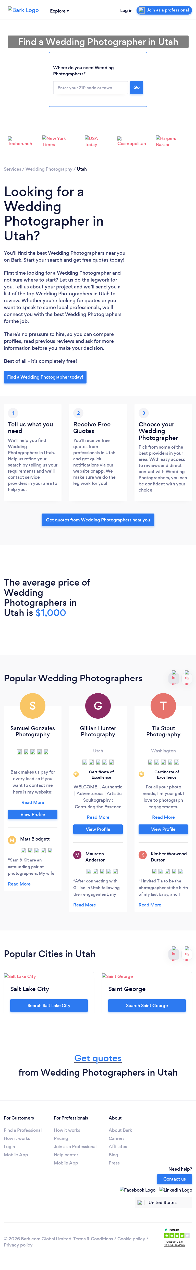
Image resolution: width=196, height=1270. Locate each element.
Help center (66, 1155)
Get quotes (98, 1058)
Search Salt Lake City (49, 1006)
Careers (117, 1138)
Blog (113, 1155)
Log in (126, 10)
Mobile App (16, 1155)
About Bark (120, 1130)
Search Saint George (147, 1006)
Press (114, 1163)
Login (9, 1147)
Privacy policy (18, 1245)
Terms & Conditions (93, 1239)
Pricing (61, 1138)
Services (12, 169)
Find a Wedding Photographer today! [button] (45, 377)
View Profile (32, 814)
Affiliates (118, 1147)
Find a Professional (23, 1130)
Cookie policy (131, 1239)
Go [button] (136, 87)
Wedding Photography (49, 169)
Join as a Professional (75, 1147)
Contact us (174, 1179)
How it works (17, 1138)
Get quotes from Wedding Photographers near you (98, 520)
